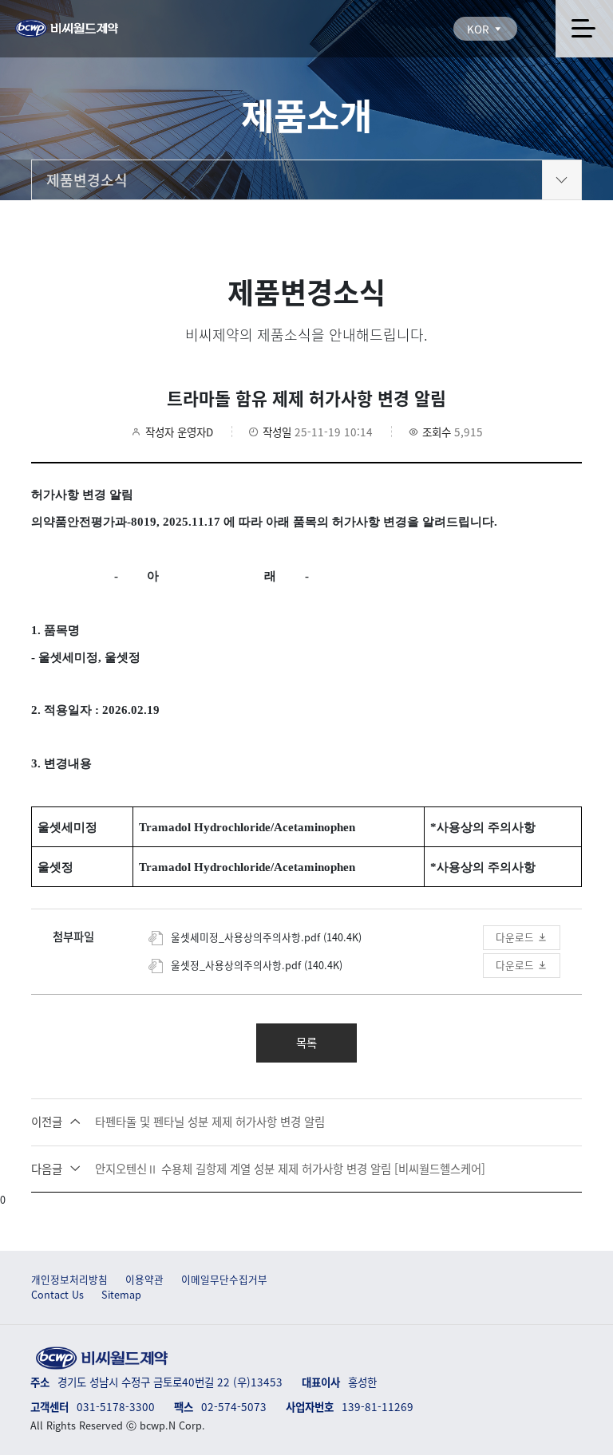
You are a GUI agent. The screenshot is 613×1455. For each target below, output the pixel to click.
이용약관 (144, 1279)
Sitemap (121, 1294)
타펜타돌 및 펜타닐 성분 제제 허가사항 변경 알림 (178, 1122)
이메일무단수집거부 (224, 1279)
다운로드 (516, 936)
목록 (306, 1042)
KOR (479, 29)
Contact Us (57, 1294)
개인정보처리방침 (69, 1279)
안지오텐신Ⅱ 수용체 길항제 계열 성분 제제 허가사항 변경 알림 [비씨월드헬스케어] (258, 1169)
